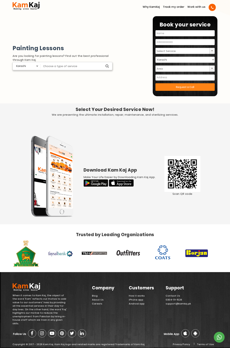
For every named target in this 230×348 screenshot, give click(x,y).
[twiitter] (72, 333)
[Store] (96, 183)
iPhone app (136, 299)
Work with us (196, 7)
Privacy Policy (181, 344)
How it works (137, 295)
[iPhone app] (185, 333)
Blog (95, 295)
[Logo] (31, 6)
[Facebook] (32, 333)
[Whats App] (219, 337)
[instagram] (42, 333)
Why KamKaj (151, 7)
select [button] (212, 50)
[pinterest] (62, 333)
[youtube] (52, 333)
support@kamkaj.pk (178, 303)
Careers (97, 303)
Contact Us (173, 295)
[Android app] (195, 333)
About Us (98, 299)
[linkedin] (82, 333)
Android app (137, 303)
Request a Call (185, 87)
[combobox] (183, 51)
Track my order (173, 7)
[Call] (212, 7)
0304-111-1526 (174, 299)
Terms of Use (205, 344)
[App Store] (121, 183)
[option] (30, 253)
